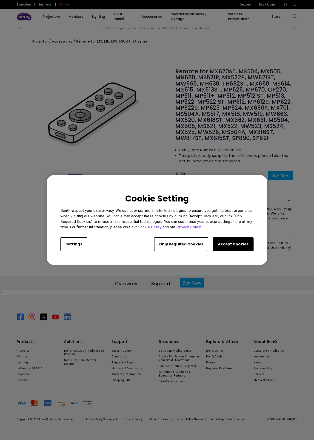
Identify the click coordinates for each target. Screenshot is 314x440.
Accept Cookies (233, 244)
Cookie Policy (150, 227)
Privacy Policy (188, 227)
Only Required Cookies (181, 244)
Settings (74, 244)
